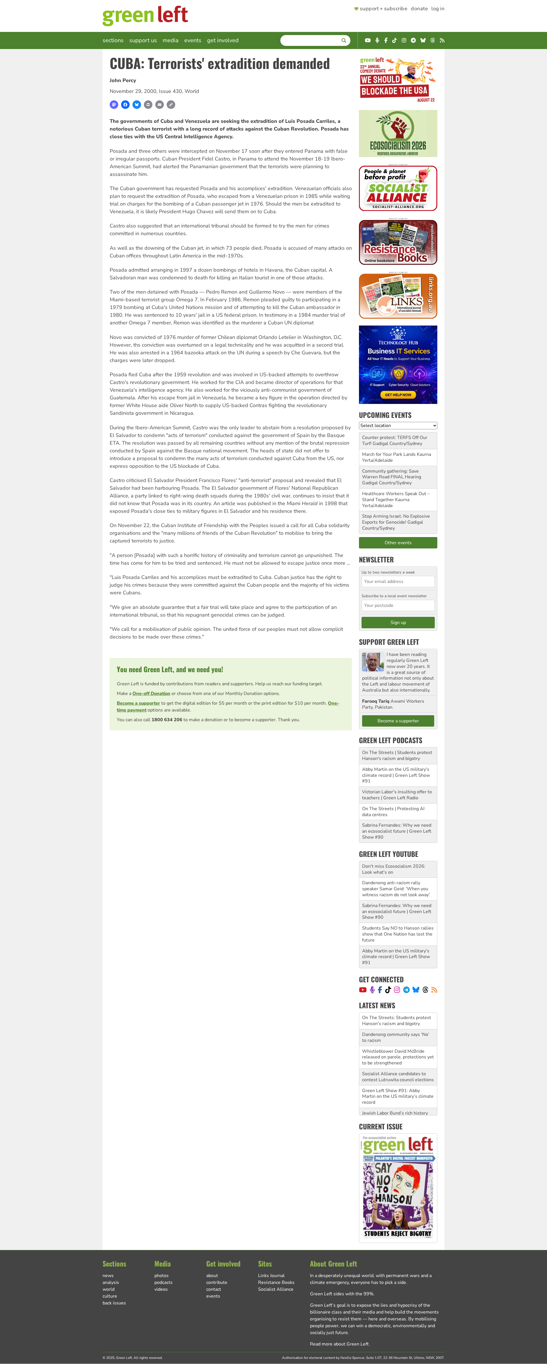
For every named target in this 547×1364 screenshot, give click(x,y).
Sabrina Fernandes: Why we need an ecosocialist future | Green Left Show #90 (396, 831)
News (108, 1275)
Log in (437, 9)
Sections (113, 40)
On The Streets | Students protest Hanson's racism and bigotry (397, 755)
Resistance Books (276, 1282)
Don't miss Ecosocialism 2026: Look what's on (393, 869)
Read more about (339, 1344)
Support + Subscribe (383, 9)
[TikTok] (388, 989)
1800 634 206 (167, 720)
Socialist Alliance (275, 1289)
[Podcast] (372, 989)
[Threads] (425, 989)
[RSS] (434, 989)
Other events (398, 543)
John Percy (123, 80)
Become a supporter (138, 703)
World (192, 91)
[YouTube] (363, 989)
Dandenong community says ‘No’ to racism (395, 1029)
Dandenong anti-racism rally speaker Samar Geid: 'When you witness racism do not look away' (396, 889)
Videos (161, 1289)
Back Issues (114, 1303)
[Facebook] (125, 104)
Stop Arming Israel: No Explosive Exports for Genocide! (396, 519)
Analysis (111, 1282)
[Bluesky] (136, 104)
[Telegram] (406, 989)
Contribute (216, 1282)
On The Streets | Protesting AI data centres (393, 812)
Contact (213, 1289)
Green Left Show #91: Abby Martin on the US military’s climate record (398, 1088)
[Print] (148, 104)
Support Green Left (389, 642)
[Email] (159, 104)
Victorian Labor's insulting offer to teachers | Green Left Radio (397, 795)
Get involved (223, 40)
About (212, 1275)
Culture (110, 1296)
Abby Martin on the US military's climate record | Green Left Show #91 (396, 775)
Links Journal (271, 1275)
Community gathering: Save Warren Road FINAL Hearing (391, 474)
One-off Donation (151, 693)
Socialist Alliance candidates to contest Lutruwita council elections (398, 1068)
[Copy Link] (171, 104)
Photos (161, 1275)
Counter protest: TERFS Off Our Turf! (394, 440)
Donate (419, 9)
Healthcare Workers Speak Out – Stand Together (396, 497)
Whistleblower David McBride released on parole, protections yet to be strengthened (398, 1049)
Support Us (143, 40)
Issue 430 (170, 91)
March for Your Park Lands (389, 454)
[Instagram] (397, 989)
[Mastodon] (114, 104)
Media (171, 40)
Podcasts (163, 1282)
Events (192, 40)
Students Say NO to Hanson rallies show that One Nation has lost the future (398, 934)
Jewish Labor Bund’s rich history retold (395, 1108)
